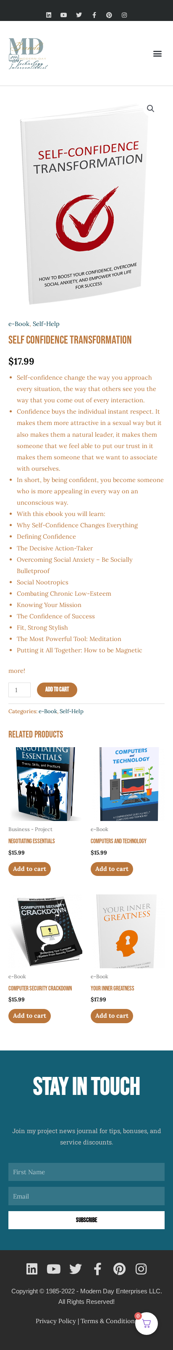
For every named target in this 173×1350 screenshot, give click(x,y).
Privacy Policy (56, 1321)
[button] (158, 53)
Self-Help (46, 324)
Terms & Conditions (109, 1321)
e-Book (18, 324)
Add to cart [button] (29, 869)
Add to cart (57, 689)
